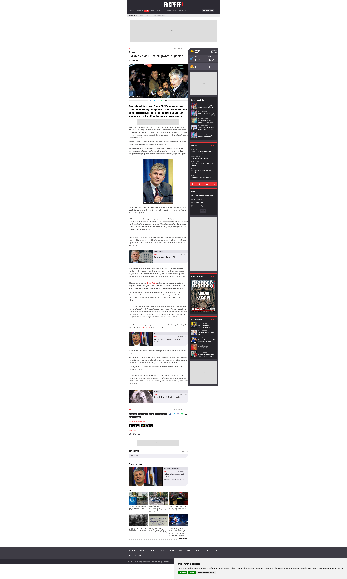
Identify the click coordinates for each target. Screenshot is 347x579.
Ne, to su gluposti (199, 202)
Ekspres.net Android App (147, 425)
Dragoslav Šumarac (135, 417)
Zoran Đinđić (133, 414)
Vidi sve (212, 100)
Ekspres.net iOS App (134, 425)
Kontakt (166, 562)
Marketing (138, 562)
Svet (164, 11)
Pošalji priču (209, 11)
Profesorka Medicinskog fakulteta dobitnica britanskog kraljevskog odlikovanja (203, 106)
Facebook (130, 434)
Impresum (146, 562)
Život (186, 11)
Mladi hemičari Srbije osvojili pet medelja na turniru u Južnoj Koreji (203, 113)
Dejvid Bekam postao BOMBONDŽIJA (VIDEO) (203, 325)
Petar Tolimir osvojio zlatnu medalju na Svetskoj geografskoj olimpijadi (203, 120)
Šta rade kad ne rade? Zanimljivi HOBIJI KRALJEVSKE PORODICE (203, 354)
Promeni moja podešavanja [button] (206, 572)
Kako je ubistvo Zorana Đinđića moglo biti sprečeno (158, 339)
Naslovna (132, 11)
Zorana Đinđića (152, 283)
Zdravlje (180, 11)
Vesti (146, 11)
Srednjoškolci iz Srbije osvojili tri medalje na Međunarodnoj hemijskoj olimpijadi (203, 135)
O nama (130, 562)
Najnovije (140, 11)
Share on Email (166, 100)
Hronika (158, 11)
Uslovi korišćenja (157, 562)
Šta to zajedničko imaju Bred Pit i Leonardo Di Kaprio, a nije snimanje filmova (203, 340)
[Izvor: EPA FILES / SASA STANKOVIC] (158, 181)
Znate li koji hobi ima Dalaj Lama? (203, 347)
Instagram (134, 434)
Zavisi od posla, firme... (200, 206)
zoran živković (143, 414)
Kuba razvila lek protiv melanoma (203, 157)
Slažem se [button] (183, 572)
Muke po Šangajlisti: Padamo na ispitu (203, 176)
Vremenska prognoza (203, 51)
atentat (151, 414)
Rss (214, 184)
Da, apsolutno (198, 199)
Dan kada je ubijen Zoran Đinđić (158, 256)
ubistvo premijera (161, 414)
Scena (169, 11)
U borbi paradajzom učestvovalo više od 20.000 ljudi (203, 170)
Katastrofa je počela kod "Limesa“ (158, 476)
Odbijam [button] (191, 572)
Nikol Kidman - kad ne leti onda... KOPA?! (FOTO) (203, 332)
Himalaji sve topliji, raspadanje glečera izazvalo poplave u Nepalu (203, 151)
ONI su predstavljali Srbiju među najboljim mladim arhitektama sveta (203, 127)
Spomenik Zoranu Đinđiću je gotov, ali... (158, 396)
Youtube (138, 434)
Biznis (152, 11)
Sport (174, 11)
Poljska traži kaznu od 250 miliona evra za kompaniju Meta (203, 163)
